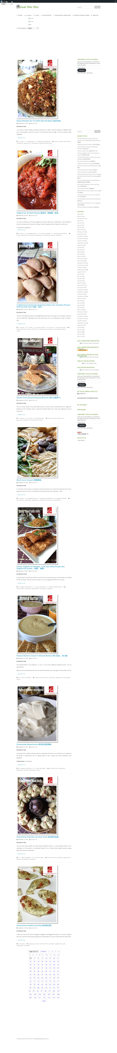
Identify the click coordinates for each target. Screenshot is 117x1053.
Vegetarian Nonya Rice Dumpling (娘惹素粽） (88, 163)
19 (50, 958)
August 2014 (80, 298)
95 (33, 991)
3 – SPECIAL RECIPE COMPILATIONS (62, 15)
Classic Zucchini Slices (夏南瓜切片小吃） (87, 151)
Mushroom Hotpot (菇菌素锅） (30, 480)
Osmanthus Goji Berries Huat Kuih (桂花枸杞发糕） (38, 837)
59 (50, 974)
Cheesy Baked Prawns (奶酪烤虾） (86, 188)
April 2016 (79, 254)
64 (38, 978)
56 (38, 974)
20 (54, 958)
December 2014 (81, 289)
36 (54, 964)
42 (46, 968)
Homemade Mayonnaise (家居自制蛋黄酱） (35, 744)
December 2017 (81, 218)
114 (54, 997)
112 (44, 997)
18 (46, 958)
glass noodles (58, 141)
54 (30, 974)
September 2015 (81, 269)
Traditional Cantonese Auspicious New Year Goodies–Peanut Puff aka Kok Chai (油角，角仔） (43, 306)
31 (34, 964)
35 (50, 964)
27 (50, 961)
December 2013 (81, 316)
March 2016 (80, 256)
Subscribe (81, 70)
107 (54, 994)
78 (30, 984)
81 (42, 984)
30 (30, 964)
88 (38, 988)
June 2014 (79, 303)
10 (46, 955)
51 (50, 971)
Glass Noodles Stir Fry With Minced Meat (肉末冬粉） (39, 121)
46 (30, 971)
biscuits (54, 418)
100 (54, 991)
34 (46, 964)
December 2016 (81, 236)
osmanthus (32, 859)
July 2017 (79, 221)
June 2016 (79, 249)
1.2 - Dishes (21, 141)
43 (50, 968)
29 (58, 961)
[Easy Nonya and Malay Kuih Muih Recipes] (89, 357)
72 (38, 981)
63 (34, 978)
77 (58, 981)
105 (44, 994)
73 (42, 981)
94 (29, 991)
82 (46, 984)
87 (34, 988)
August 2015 (80, 272)
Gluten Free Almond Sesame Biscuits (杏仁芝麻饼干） (39, 397)
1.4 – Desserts (27, 15)
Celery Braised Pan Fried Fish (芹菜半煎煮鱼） (89, 144)
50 (46, 971)
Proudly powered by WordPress (25, 1038)
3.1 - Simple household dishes (43, 141)
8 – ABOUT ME (94, 15)
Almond (49, 418)
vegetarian (59, 235)
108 (58, 994)
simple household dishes (45, 143)
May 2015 (79, 278)
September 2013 (81, 323)
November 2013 (81, 318)
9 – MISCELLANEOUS (22, 28)
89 (42, 988)
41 (42, 968)
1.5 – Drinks (36, 15)
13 (58, 955)
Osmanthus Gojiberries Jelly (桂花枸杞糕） (35, 925)
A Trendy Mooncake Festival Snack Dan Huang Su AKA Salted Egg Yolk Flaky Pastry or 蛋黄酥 (89, 140)
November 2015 (81, 265)
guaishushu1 (27, 143)
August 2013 (80, 325)
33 (42, 964)
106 (49, 994)
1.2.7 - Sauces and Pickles (44, 233)
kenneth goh (35, 143)
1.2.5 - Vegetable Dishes (31, 233)
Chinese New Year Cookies (23, 329)
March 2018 (80, 216)
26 (46, 961)
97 (41, 991)
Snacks (18, 331)
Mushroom (50, 500)
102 (30, 994)
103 (35, 994)
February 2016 (81, 258)
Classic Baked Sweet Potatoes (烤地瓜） (87, 170)
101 (58, 991)
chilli (19, 235)
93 (58, 988)
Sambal (53, 235)
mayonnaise (32, 770)
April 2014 (79, 307)
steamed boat (57, 500)
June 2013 (79, 329)
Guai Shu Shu (29, 7)
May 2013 (79, 332)
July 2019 (79, 214)
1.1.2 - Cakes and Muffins (24, 857)
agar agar (32, 944)
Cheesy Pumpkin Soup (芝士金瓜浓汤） (87, 172)
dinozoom (46, 1038)
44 (54, 968)
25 (42, 961)
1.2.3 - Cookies (29, 327)
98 (45, 991)
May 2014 (79, 305)
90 (46, 988)
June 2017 (79, 223)
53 (58, 971)
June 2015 (79, 276)
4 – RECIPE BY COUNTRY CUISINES (81, 15)
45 (58, 968)
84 (54, 984)
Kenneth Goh (33, 123)
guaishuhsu (20, 420)
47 (34, 971)
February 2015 (81, 285)
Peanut (63, 329)
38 (30, 968)
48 (38, 971)
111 (40, 997)
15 (34, 958)
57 (42, 974)
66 (46, 978)
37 (58, 964)
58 (46, 974)
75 (50, 981)
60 (54, 974)
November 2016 (81, 238)
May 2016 (79, 252)
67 (50, 978)
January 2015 (80, 287)
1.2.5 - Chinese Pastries (39, 327)
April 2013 (79, 334)
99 (49, 991)
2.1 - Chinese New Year (60, 327)
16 (38, 958)
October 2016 (80, 241)
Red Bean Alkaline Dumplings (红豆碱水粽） (88, 207)
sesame (40, 420)
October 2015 (80, 267)
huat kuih (19, 859)
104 (40, 994)
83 (50, 984)
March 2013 (80, 336)
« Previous (43, 951)
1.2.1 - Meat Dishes (29, 141)
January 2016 (80, 261)
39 (34, 968)
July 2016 (79, 247)
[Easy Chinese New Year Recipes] (89, 343)
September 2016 (81, 243)
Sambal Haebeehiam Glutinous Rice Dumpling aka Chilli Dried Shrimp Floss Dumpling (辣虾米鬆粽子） (89, 176)
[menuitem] (115, 1)
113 (49, 997)
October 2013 (80, 321)
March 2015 (80, 283)
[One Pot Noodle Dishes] (89, 363)
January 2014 (80, 314)
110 (35, 997)
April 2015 (79, 281)
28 (54, 961)
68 (54, 978)
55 (34, 974)
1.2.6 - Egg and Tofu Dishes (25, 587)
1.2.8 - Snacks (49, 327)
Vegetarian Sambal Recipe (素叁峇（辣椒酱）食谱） (38, 213)
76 (54, 981)
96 (37, 991)
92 (54, 988)
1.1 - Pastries (21, 327)
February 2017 (81, 232)
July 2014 (79, 301)
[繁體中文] (33, 21)
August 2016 (80, 245)
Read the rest (21, 138)
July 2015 (79, 274)
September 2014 (81, 296)
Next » (44, 1001)
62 (30, 978)
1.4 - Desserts (21, 944)
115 (58, 997)
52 (54, 971)
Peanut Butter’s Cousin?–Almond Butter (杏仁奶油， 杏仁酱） (43, 656)
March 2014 (80, 309)
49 (42, 971)
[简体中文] (33, 18)
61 (58, 974)
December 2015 (81, 263)
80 (38, 984)
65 (42, 978)
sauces (18, 679)
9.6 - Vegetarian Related (60, 498)
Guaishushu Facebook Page (87, 398)
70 (30, 981)
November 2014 (81, 292)
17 (42, 958)
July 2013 (79, 327)
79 (34, 984)
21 (58, 958)
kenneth (26, 770)
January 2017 (80, 234)
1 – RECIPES (19, 15)
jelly (64, 944)
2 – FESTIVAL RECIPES (46, 15)
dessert (37, 944)
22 (30, 961)
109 (30, 997)
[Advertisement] (58, 42)
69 (58, 978)
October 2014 (80, 294)
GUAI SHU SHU (67, 141)
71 (34, 981)
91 (50, 988)
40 (38, 968)
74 (46, 981)
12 (54, 955)
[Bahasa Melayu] (33, 24)
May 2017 (79, 225)
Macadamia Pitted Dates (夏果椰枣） (86, 161)
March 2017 (80, 229)
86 (30, 988)
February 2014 (81, 312)
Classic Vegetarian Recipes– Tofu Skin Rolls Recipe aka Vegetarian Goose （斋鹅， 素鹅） (41, 567)
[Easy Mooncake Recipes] (89, 370)
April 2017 (79, 227)
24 (38, 961)
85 (58, 984)
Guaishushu (20, 143)
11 (50, 955)
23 (34, 961)
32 (38, 964)
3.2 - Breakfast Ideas (38, 418)
